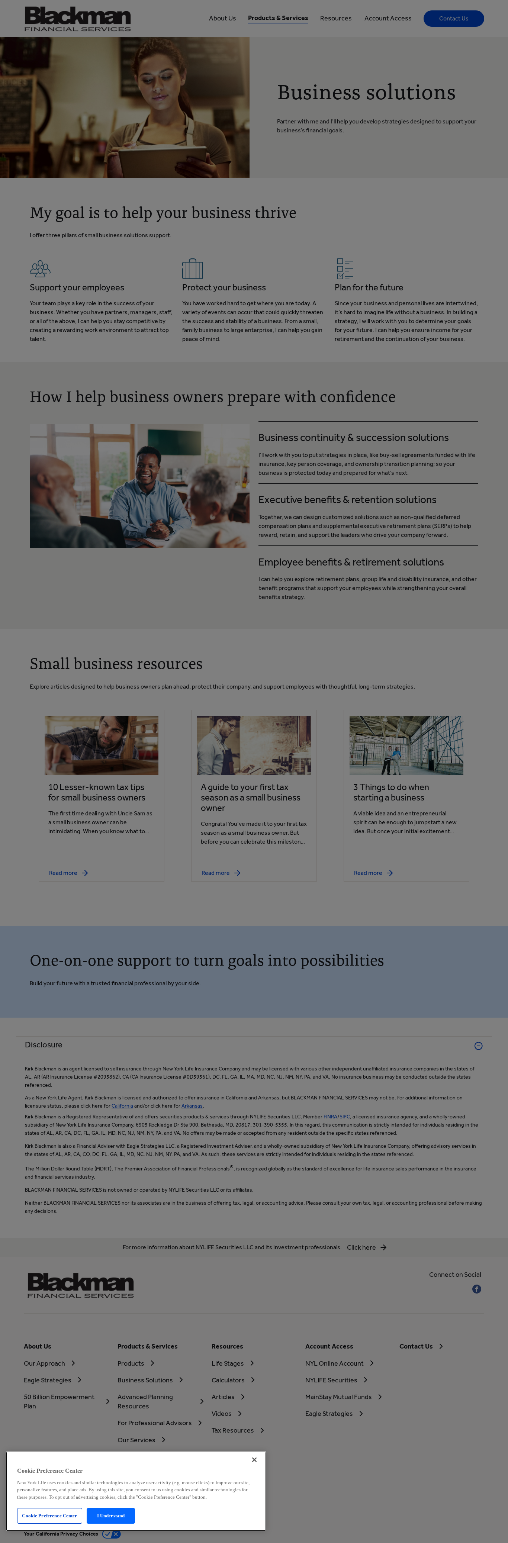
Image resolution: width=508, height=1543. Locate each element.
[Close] (254, 1460)
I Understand (111, 1515)
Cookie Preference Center (49, 1515)
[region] (136, 1491)
